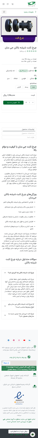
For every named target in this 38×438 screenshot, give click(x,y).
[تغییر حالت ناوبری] (4, 4)
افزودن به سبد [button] (12, 102)
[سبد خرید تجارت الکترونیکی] (12, 4)
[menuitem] (26, 435)
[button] (4, 12)
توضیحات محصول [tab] (28, 129)
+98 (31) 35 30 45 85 (18, 358)
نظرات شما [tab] (30, 137)
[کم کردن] (33, 102)
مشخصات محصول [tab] (28, 133)
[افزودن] (26, 102)
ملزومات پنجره (29, 12)
